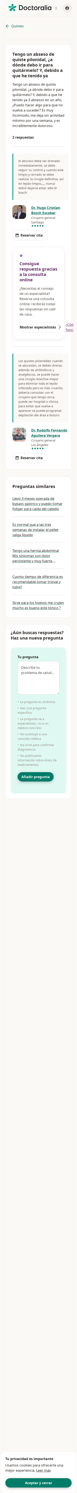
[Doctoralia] (30, 7)
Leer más (43, 1470)
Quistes (17, 26)
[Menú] (56, 8)
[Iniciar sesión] (67, 8)
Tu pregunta (28, 657)
